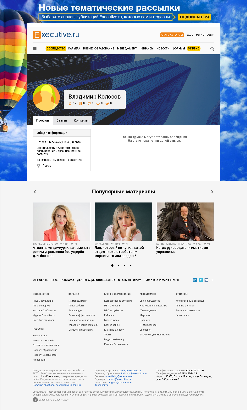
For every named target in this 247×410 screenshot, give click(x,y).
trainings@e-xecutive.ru (134, 373)
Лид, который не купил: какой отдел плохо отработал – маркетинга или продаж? (119, 252)
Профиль (43, 120)
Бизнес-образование (98, 48)
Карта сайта (101, 385)
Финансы (147, 48)
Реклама (67, 280)
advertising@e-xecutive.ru (119, 376)
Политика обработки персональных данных (57, 385)
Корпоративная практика (173, 243)
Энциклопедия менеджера (155, 334)
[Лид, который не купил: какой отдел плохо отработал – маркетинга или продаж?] (123, 221)
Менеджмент (127, 48)
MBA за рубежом (113, 310)
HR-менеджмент (78, 300)
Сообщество (56, 48)
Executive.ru (52, 376)
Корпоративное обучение (118, 300)
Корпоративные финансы (190, 300)
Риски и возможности (188, 310)
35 (74, 103)
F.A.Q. (54, 280)
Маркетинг (102, 243)
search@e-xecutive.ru (129, 370)
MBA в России (112, 305)
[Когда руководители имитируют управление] (185, 221)
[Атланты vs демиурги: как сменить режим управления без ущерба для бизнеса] (62, 221)
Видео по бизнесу (114, 339)
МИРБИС (193, 48)
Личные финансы (185, 305)
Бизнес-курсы (111, 320)
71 (127, 243)
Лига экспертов (41, 305)
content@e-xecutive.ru (119, 379)
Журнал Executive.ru (44, 315)
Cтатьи (62, 120)
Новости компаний (43, 340)
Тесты (107, 334)
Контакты (81, 120)
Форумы (179, 48)
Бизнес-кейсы (112, 325)
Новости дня (40, 335)
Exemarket (145, 329)
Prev (35, 192)
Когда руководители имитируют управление (183, 250)
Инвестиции (182, 315)
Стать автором (172, 34)
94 (208, 243)
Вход (190, 34)
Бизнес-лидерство (45, 243)
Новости (163, 48)
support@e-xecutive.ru (120, 382)
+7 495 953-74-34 (195, 370)
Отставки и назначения (46, 345)
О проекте (40, 280)
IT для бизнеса (148, 325)
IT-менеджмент (148, 310)
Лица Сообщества (43, 300)
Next (212, 192)
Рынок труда (75, 310)
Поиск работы (76, 305)
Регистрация (205, 34)
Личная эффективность (82, 315)
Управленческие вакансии (83, 325)
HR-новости (39, 359)
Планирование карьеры (81, 320)
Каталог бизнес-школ (116, 344)
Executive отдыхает (43, 320)
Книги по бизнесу (114, 329)
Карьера (74, 48)
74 (75, 243)
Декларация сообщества (96, 280)
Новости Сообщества (45, 355)
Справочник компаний (81, 329)
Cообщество (41, 294)
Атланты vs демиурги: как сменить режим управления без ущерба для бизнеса (62, 252)
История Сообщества (44, 310)
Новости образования (45, 350)
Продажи (145, 320)
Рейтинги (109, 315)
